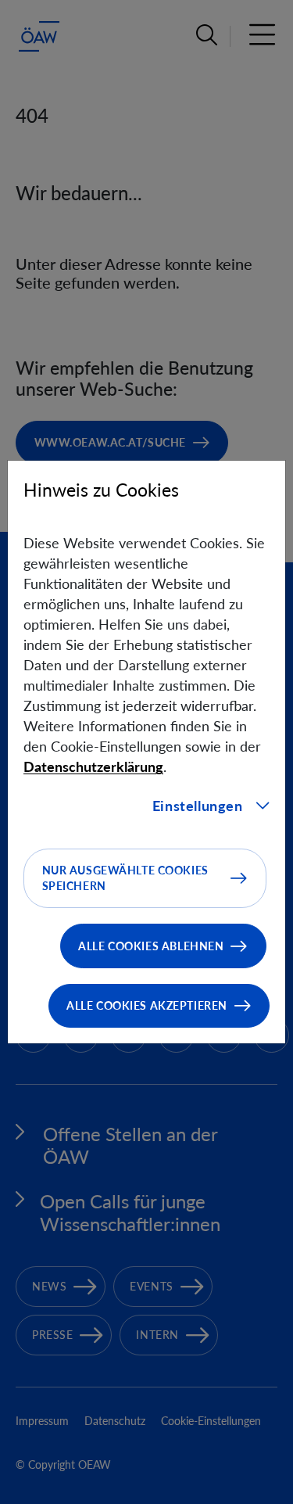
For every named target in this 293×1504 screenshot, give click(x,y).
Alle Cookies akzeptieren (146, 1005)
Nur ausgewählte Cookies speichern (125, 877)
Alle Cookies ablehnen (150, 946)
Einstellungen (197, 805)
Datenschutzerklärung (93, 766)
